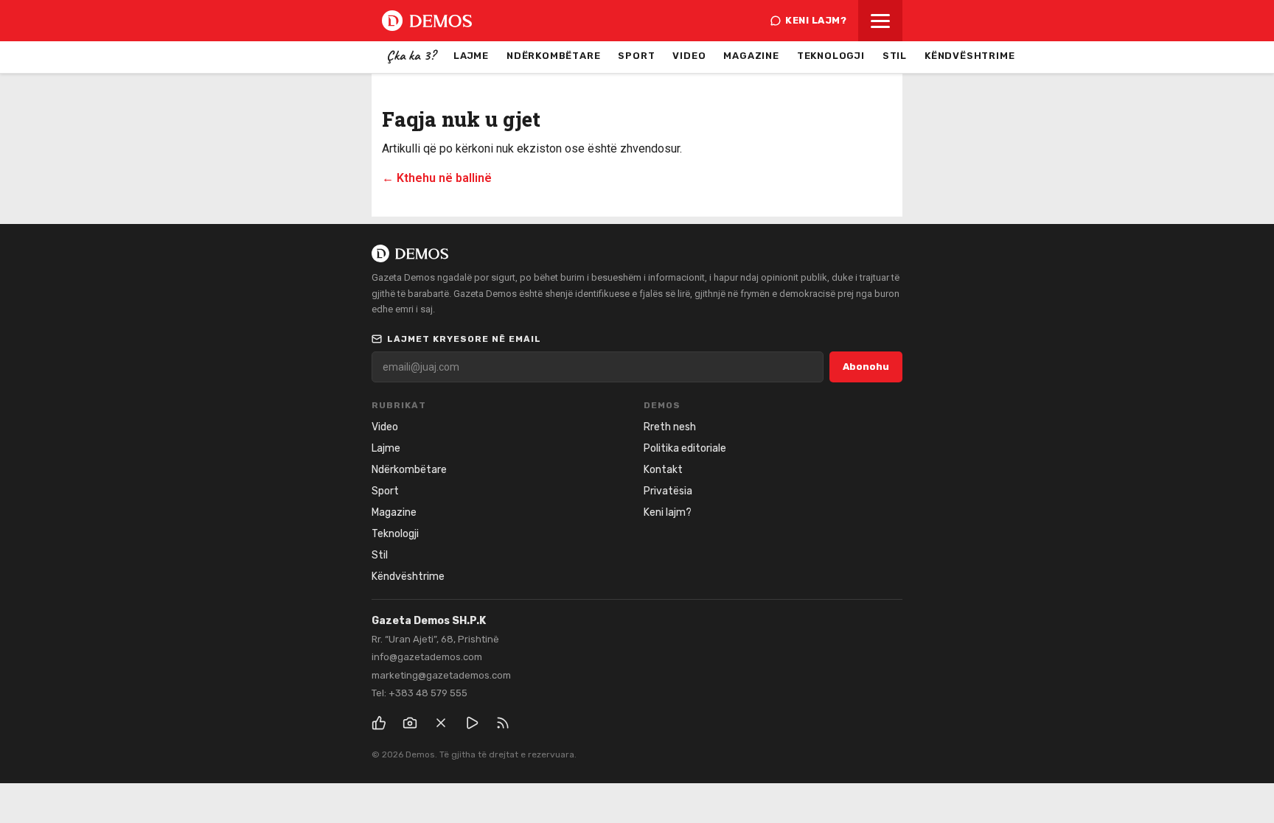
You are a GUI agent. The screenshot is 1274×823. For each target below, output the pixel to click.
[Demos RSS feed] (502, 722)
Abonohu (866, 366)
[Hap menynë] (880, 20)
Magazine (751, 55)
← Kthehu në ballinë (437, 178)
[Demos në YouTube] (471, 722)
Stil (895, 55)
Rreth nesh (670, 427)
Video (689, 55)
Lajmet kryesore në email (464, 339)
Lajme (471, 55)
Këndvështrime (969, 55)
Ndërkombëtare (553, 55)
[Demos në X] (441, 722)
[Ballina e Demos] (427, 20)
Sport (636, 55)
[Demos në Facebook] (379, 722)
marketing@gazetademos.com (441, 675)
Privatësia (668, 491)
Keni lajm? (815, 20)
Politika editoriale (685, 448)
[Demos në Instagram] (410, 722)
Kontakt (663, 469)
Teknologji (831, 55)
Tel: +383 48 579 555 (419, 692)
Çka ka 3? (411, 55)
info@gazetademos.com (427, 656)
